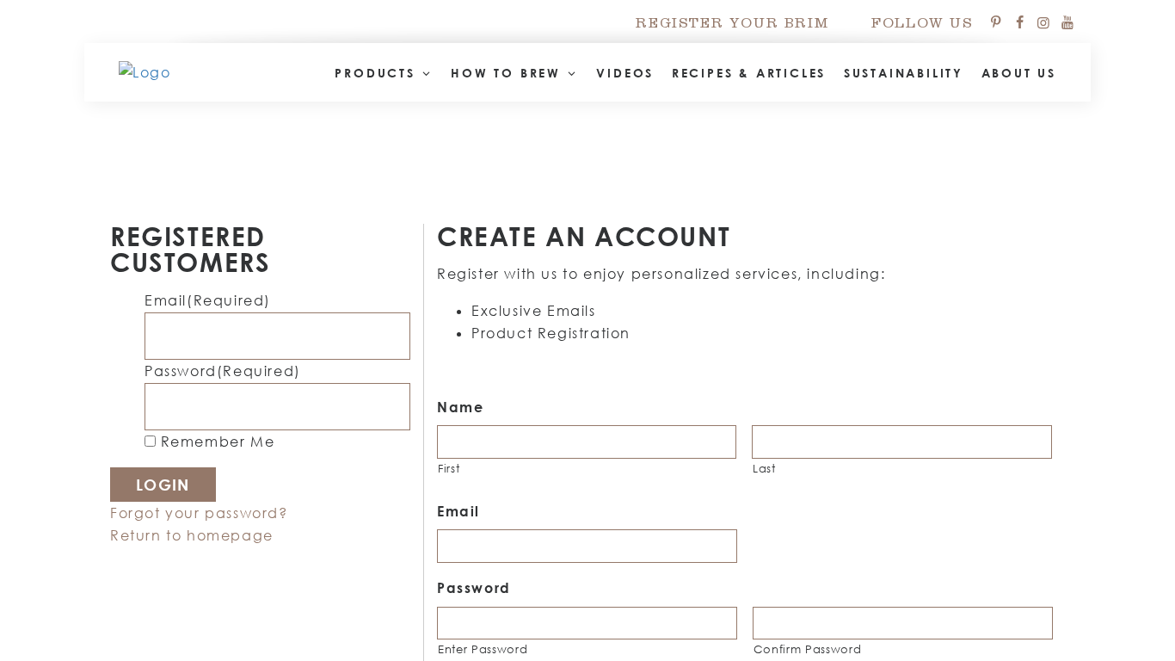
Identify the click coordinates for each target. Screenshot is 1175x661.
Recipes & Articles (749, 72)
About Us (1018, 72)
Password (223, 371)
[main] (587, 330)
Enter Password (482, 649)
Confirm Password (808, 649)
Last (764, 468)
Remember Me (218, 441)
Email (208, 300)
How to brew (509, 72)
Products (378, 72)
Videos (625, 72)
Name (460, 407)
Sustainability (903, 72)
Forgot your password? (199, 513)
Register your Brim (732, 25)
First (448, 468)
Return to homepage (192, 535)
